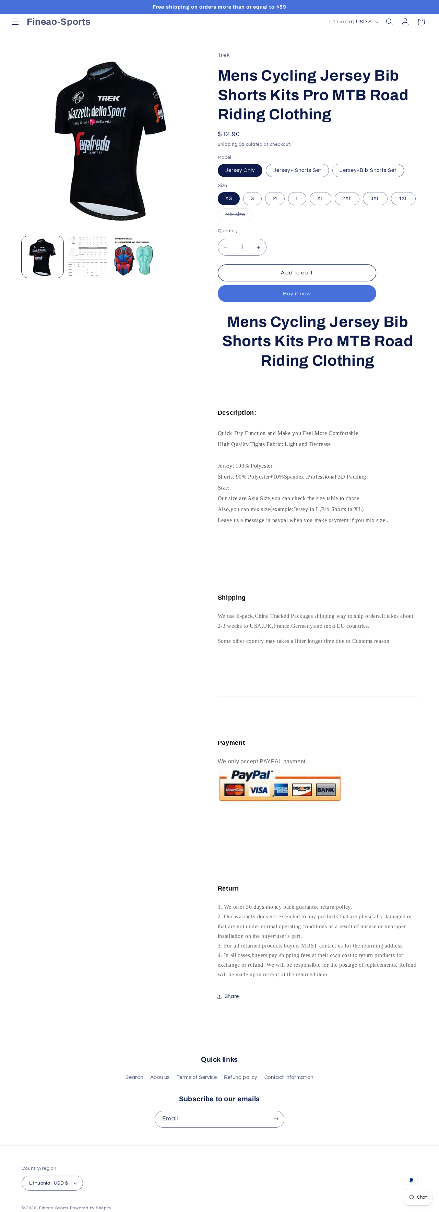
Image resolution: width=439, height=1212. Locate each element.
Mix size (239, 216)
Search (134, 1077)
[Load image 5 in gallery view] (133, 257)
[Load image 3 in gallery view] (88, 257)
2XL (347, 198)
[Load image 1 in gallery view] (42, 257)
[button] (15, 22)
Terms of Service (197, 1077)
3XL (375, 198)
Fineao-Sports (54, 1208)
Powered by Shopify (90, 1208)
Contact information (288, 1077)
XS (228, 198)
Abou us (160, 1077)
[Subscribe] (276, 1118)
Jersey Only (240, 170)
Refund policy (240, 1077)
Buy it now (297, 293)
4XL (403, 198)
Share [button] (232, 996)
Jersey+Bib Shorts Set (368, 170)
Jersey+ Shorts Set (297, 170)
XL (320, 198)
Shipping (228, 144)
